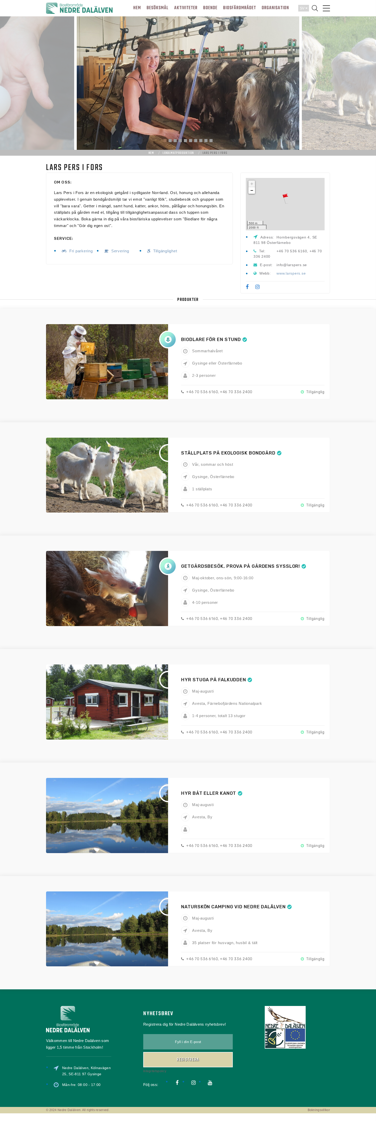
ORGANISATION (275, 8)
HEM (137, 8)
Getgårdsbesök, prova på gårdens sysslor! (240, 566)
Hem (151, 153)
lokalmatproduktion (178, 153)
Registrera (188, 1060)
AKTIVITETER (185, 8)
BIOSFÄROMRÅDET (239, 8)
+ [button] (251, 183)
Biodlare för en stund (211, 339)
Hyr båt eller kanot (208, 793)
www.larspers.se (291, 273)
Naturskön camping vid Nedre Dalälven (233, 907)
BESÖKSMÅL (158, 8)
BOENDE (210, 8)
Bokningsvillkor (319, 1110)
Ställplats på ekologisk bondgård (228, 453)
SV (302, 8)
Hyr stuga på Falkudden (213, 680)
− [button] (251, 190)
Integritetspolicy (154, 1071)
